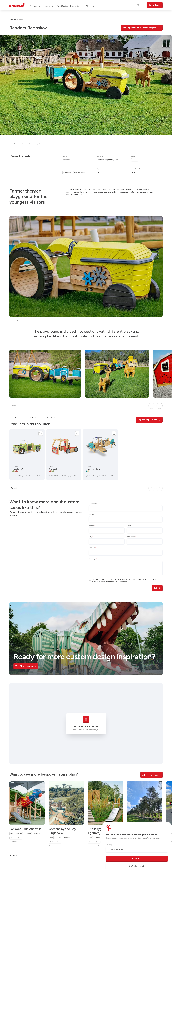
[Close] (165, 827)
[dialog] (86, 512)
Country (109, 845)
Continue (136, 858)
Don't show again (137, 866)
